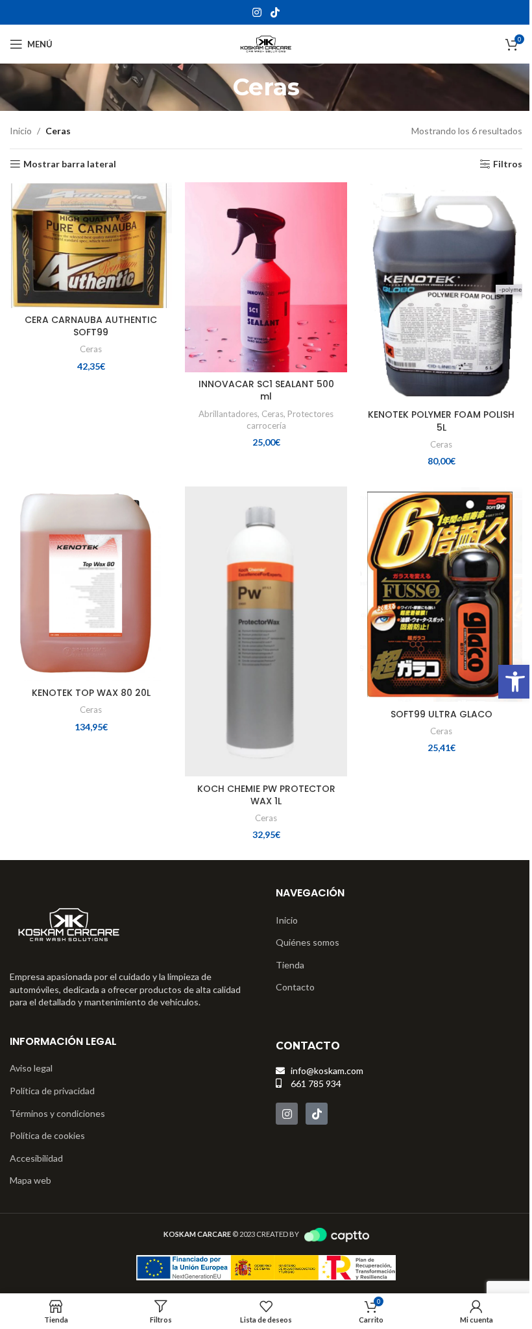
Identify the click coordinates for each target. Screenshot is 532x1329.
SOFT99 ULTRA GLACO (441, 714)
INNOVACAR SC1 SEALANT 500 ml (266, 390)
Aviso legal (31, 1067)
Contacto (295, 986)
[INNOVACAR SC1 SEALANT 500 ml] (266, 277)
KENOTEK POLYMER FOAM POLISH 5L (441, 421)
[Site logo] (266, 43)
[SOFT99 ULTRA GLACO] (441, 594)
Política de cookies (47, 1135)
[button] (515, 682)
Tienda (290, 964)
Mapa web (30, 1180)
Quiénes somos (307, 942)
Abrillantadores (228, 414)
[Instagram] (287, 1114)
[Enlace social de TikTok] (275, 12)
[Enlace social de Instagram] (257, 12)
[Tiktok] (317, 1114)
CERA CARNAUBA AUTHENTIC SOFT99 (91, 326)
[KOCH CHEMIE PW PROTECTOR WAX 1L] (266, 631)
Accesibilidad (36, 1158)
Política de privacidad (52, 1090)
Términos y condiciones (57, 1113)
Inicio (21, 130)
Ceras (91, 349)
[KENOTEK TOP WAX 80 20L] (91, 583)
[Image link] (69, 923)
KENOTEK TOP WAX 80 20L (91, 692)
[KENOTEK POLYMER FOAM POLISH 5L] (441, 292)
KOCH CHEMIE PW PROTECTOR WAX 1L (266, 795)
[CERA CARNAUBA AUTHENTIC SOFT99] (91, 244)
